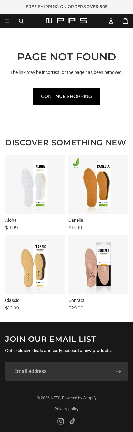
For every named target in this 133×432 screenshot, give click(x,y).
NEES (55, 398)
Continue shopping (66, 96)
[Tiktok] (72, 421)
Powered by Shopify (79, 398)
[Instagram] (61, 421)
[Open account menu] (111, 21)
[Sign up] (118, 371)
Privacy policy (67, 409)
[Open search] (21, 21)
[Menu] (7, 21)
